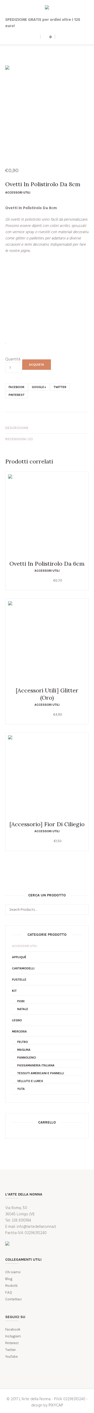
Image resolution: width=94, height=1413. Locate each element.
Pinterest (17, 395)
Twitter (60, 387)
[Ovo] (47, 107)
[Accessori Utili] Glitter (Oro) (47, 694)
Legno (17, 1020)
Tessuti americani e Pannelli (40, 1073)
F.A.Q (8, 1292)
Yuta (21, 1089)
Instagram (13, 1336)
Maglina (24, 1050)
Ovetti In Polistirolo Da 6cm (47, 563)
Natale (22, 1009)
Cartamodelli (23, 968)
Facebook (17, 387)
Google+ (39, 387)
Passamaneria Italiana (36, 1065)
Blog (8, 1279)
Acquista (36, 364)
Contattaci (13, 1299)
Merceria (19, 1031)
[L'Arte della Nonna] (47, 8)
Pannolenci (26, 1057)
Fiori (21, 1001)
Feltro (22, 1042)
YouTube (11, 1356)
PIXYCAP (56, 1405)
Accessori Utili (17, 192)
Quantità (12, 359)
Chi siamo (13, 1272)
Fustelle (19, 979)
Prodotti (11, 1286)
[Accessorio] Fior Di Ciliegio (47, 824)
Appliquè (19, 957)
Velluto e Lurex (30, 1081)
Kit (14, 991)
